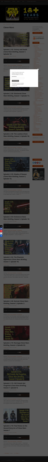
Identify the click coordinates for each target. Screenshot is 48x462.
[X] (1, 226)
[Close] (38, 69)
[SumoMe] (1, 236)
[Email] (1, 233)
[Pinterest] (1, 231)
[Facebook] (1, 229)
